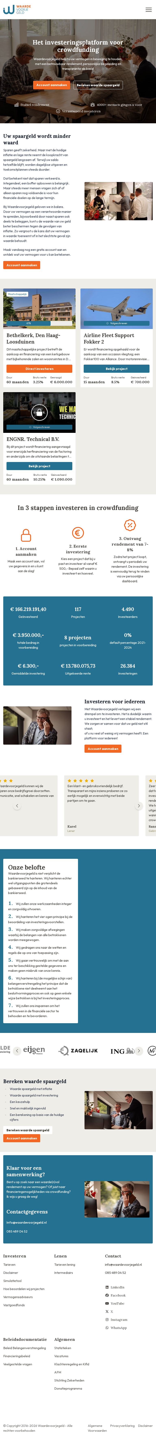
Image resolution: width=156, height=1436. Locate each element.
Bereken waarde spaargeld (98, 85)
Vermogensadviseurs (18, 1297)
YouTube (117, 1303)
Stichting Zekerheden (69, 1380)
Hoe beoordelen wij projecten (23, 1289)
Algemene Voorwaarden (97, 1428)
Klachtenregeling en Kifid (71, 1364)
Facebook (118, 1295)
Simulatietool (12, 1281)
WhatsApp (119, 1328)
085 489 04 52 (115, 1273)
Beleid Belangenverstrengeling (24, 1348)
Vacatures (61, 1356)
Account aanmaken (51, 85)
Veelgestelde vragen (17, 1364)
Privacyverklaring (122, 1426)
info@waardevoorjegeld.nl (123, 1264)
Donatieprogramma (68, 1388)
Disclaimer (10, 1273)
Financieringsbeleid (16, 1356)
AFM (57, 1372)
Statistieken (62, 1348)
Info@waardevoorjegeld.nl (26, 1222)
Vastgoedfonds (14, 1305)
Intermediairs (63, 1273)
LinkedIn (117, 1287)
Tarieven (9, 1264)
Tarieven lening (64, 1264)
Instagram (119, 1320)
